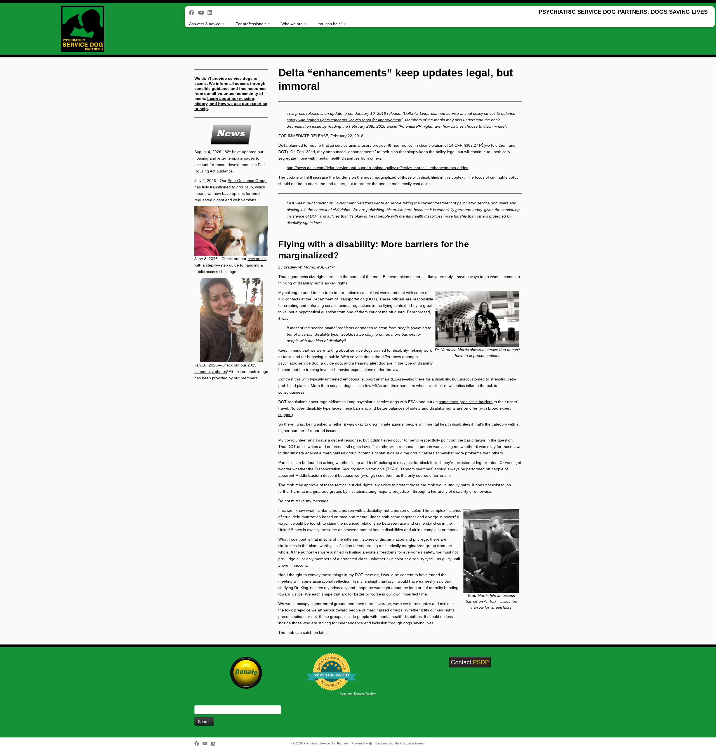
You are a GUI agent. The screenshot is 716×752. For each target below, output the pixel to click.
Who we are (292, 24)
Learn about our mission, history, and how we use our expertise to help (230, 103)
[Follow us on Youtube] (203, 13)
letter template (230, 158)
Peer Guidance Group (247, 180)
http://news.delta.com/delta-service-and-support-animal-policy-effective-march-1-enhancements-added (377, 167)
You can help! (330, 24)
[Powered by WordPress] (371, 742)
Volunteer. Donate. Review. (358, 693)
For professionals (251, 24)
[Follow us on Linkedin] (212, 13)
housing (201, 158)
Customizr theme (411, 743)
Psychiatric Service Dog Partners (326, 743)
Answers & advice (205, 24)
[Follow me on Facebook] (193, 13)
